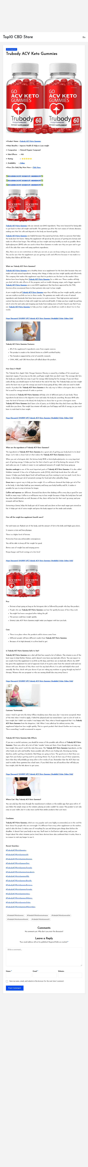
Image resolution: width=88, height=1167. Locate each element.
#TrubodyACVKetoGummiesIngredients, (20, 872)
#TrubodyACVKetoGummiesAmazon (37, 915)
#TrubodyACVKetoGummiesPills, (17, 876)
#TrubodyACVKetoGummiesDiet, (18, 863)
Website (61, 971)
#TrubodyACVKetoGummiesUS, (17, 855)
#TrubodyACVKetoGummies (15, 915)
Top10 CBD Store (18, 37)
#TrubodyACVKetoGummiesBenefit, (19, 881)
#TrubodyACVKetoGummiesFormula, (19, 868)
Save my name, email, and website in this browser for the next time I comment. (37, 981)
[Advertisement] (44, 16)
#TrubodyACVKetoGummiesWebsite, (19, 898)
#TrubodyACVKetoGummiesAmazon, (19, 859)
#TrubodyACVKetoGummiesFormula (17, 919)
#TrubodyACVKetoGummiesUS (41, 919)
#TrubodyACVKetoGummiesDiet (61, 915)
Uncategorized (11, 49)
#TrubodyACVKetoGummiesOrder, (18, 902)
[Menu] (84, 37)
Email (35, 971)
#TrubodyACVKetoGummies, (16, 850)
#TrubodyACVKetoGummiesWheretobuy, (21, 907)
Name (9, 971)
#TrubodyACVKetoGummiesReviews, (19, 885)
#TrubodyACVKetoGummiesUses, (18, 894)
